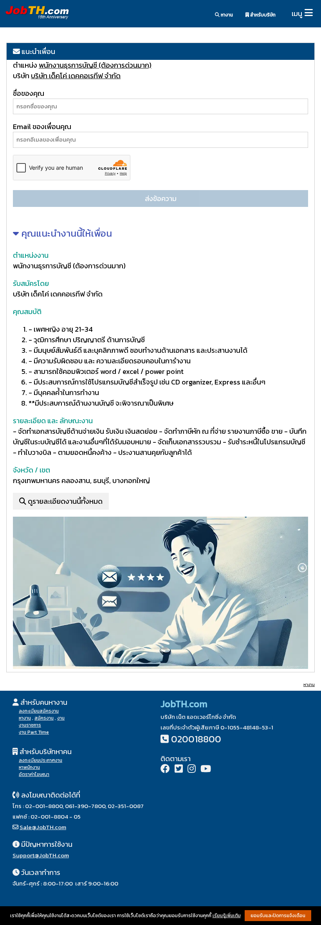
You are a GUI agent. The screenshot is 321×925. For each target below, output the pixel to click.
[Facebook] (165, 769)
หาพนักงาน (29, 767)
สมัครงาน (44, 718)
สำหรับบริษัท (262, 14)
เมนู (297, 13)
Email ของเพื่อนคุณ (42, 126)
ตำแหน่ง (26, 65)
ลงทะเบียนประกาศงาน (40, 760)
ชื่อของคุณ (28, 93)
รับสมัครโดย (31, 283)
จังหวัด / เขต (31, 470)
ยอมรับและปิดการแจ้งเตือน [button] (278, 915)
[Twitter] (179, 769)
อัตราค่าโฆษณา (34, 774)
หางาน (226, 14)
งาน (61, 718)
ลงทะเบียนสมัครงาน (39, 711)
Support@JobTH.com (41, 855)
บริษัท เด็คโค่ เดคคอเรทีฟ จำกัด (76, 75)
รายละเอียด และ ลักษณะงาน (53, 420)
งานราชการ (30, 725)
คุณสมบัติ (27, 311)
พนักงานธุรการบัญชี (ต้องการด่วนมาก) (95, 65)
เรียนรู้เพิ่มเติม (227, 915)
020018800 (196, 739)
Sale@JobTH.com (43, 827)
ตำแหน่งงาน (31, 255)
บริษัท (21, 75)
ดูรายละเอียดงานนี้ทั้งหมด (64, 501)
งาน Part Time (34, 732)
